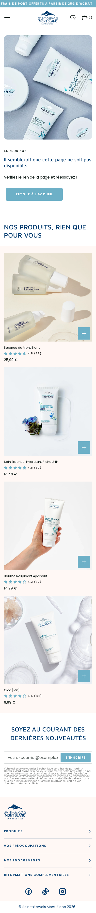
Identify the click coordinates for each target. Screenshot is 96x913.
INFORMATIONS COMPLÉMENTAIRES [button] (36, 875)
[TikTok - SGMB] (45, 891)
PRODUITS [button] (13, 831)
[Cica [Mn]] (48, 640)
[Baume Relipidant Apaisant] (48, 526)
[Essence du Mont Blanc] (48, 297)
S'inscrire (75, 757)
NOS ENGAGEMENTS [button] (22, 860)
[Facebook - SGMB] (28, 891)
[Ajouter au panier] (84, 333)
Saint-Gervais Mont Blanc (44, 906)
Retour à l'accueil (34, 194)
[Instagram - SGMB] (62, 891)
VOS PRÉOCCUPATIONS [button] (25, 846)
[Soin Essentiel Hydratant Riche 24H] (48, 411)
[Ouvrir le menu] (11, 17)
